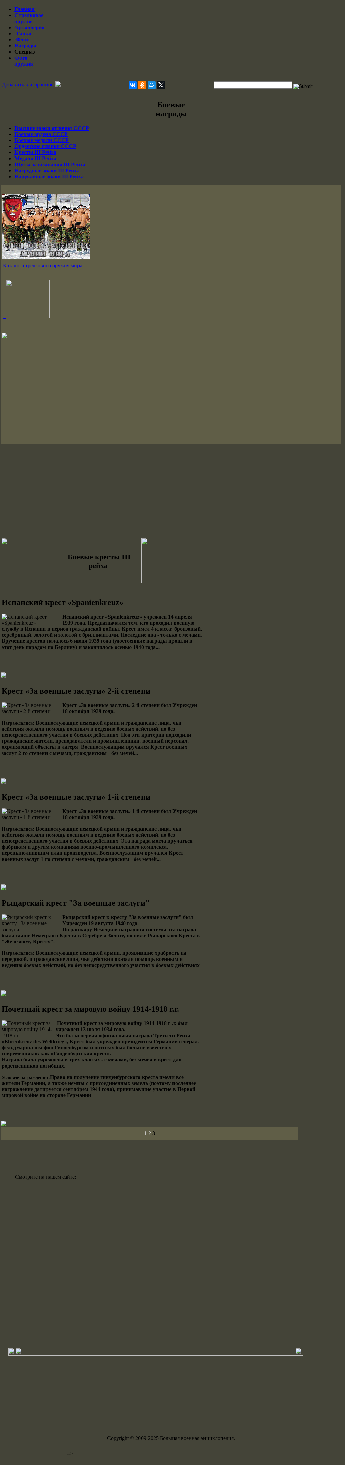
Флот (21, 39)
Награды (25, 45)
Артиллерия (29, 27)
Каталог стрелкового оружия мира (42, 265)
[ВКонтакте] (133, 85)
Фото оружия (23, 61)
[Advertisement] (171, 74)
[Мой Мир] (152, 85)
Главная (24, 9)
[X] (161, 85)
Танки (22, 33)
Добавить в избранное (27, 85)
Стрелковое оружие (28, 18)
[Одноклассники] (142, 85)
